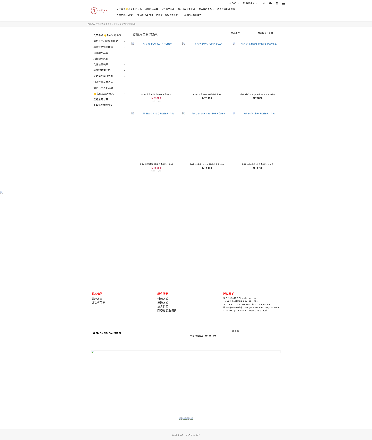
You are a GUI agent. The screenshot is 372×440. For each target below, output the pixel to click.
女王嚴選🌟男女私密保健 (129, 9)
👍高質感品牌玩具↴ (104, 93)
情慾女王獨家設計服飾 (167, 15)
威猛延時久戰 (205, 9)
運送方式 (162, 302)
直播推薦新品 (100, 99)
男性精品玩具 (151, 9)
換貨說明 (162, 306)
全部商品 (91, 24)
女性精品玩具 (168, 9)
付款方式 (162, 298)
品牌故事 (97, 298)
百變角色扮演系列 (128, 24)
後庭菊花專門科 (145, 15)
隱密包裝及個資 (167, 310)
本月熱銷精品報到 (103, 105)
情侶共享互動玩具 (187, 9)
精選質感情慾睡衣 (193, 15)
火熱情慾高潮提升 (125, 15)
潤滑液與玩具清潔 (226, 9)
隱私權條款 (98, 302)
